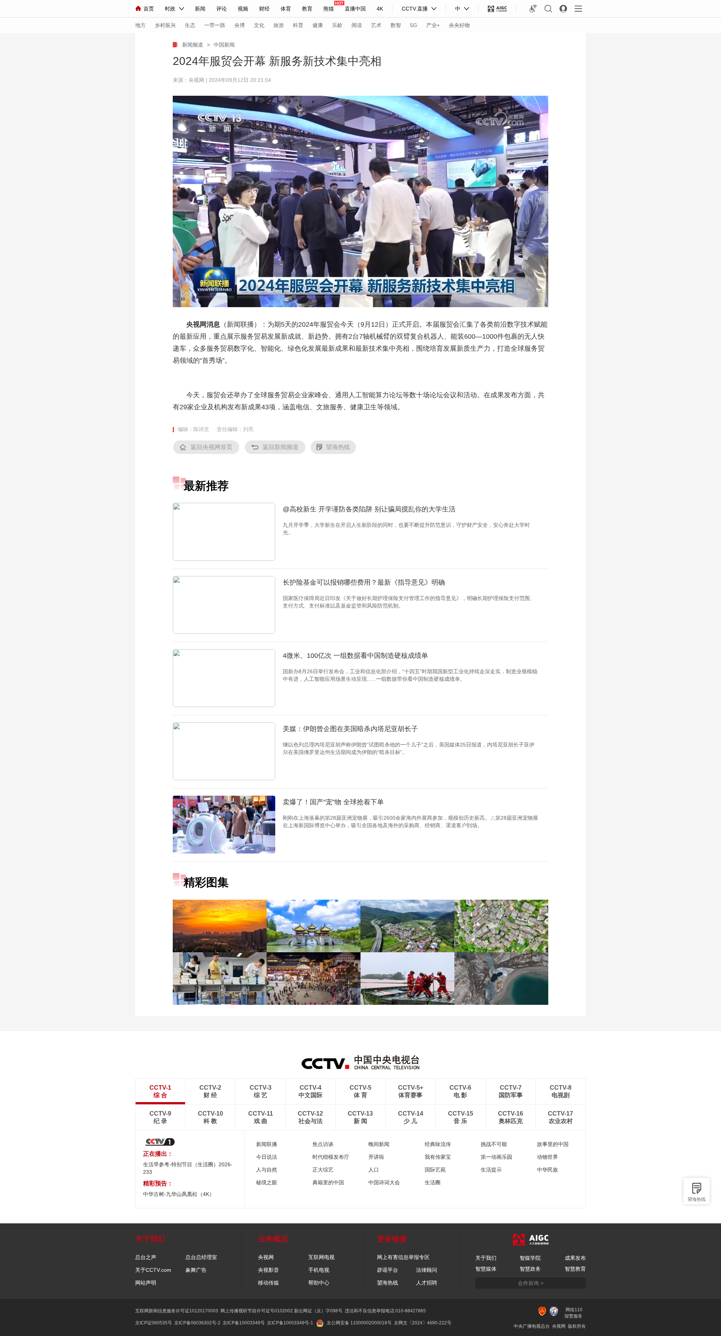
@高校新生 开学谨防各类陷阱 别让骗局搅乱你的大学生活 (369, 509)
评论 (221, 9)
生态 (190, 25)
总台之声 (145, 1257)
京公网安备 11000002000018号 (359, 1322)
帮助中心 (318, 1283)
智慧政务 (530, 1269)
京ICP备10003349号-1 (290, 1322)
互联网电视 (321, 1257)
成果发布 (575, 1258)
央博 (239, 25)
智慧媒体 (485, 1269)
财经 (264, 9)
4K (380, 9)
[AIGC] (497, 8)
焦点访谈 (322, 1144)
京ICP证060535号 (153, 1322)
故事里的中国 (553, 1144)
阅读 (356, 25)
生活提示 (491, 1170)
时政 (170, 9)
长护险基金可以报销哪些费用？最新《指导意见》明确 (364, 582)
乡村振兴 (165, 25)
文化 (259, 25)
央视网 (266, 1257)
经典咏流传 (438, 1144)
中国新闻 (224, 44)
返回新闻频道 (280, 447)
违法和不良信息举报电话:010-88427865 (385, 1310)
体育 (286, 9)
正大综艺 (322, 1170)
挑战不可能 (494, 1144)
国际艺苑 (435, 1170)
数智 (396, 25)
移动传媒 (268, 1283)
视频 (243, 9)
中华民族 (547, 1170)
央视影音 (268, 1270)
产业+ (433, 25)
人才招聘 (426, 1283)
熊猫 (328, 9)
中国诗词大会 (384, 1182)
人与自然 (266, 1170)
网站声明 (145, 1283)
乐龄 (337, 25)
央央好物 (459, 25)
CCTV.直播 (415, 9)
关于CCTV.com (153, 1270)
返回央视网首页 (211, 447)
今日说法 (266, 1157)
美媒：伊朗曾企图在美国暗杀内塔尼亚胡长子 (350, 729)
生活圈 (432, 1182)
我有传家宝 (438, 1157)
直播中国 (355, 9)
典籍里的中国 (328, 1182)
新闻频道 (192, 44)
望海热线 (697, 1199)
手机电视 (318, 1270)
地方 (140, 25)
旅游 (278, 25)
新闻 (200, 9)
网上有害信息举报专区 (403, 1257)
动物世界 (547, 1157)
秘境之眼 (266, 1182)
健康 (317, 25)
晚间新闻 (378, 1144)
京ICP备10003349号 (244, 1322)
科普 (298, 25)
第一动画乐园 (496, 1157)
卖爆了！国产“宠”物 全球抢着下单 (333, 802)
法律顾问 (426, 1270)
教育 (307, 9)
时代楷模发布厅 (330, 1157)
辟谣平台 (387, 1270)
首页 (148, 9)
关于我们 (485, 1258)
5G (413, 25)
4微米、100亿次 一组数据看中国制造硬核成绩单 (355, 655)
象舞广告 (196, 1270)
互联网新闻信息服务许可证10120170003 (176, 1310)
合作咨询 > (530, 1283)
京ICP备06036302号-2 (197, 1322)
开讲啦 (376, 1157)
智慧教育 (575, 1269)
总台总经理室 (201, 1257)
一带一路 (214, 25)
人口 (373, 1170)
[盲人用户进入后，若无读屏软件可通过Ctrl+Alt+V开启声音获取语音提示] (533, 8)
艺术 (376, 25)
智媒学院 (530, 1258)
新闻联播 (266, 1144)
